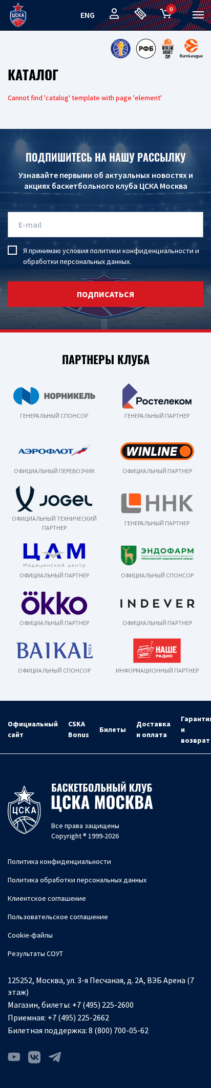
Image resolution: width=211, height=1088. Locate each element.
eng (87, 15)
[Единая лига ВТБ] (120, 48)
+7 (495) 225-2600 (103, 1005)
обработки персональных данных (76, 261)
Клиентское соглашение (47, 898)
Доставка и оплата (153, 729)
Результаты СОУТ (35, 953)
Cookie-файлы (30, 935)
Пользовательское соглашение (58, 916)
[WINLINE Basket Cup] (168, 48)
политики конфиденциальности (142, 250)
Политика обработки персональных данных (77, 879)
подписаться (105, 294)
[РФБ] (146, 48)
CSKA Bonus (78, 729)
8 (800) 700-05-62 (119, 1030)
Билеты (112, 729)
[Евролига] (191, 48)
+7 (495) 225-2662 (78, 1017)
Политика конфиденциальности (59, 861)
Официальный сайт (33, 729)
